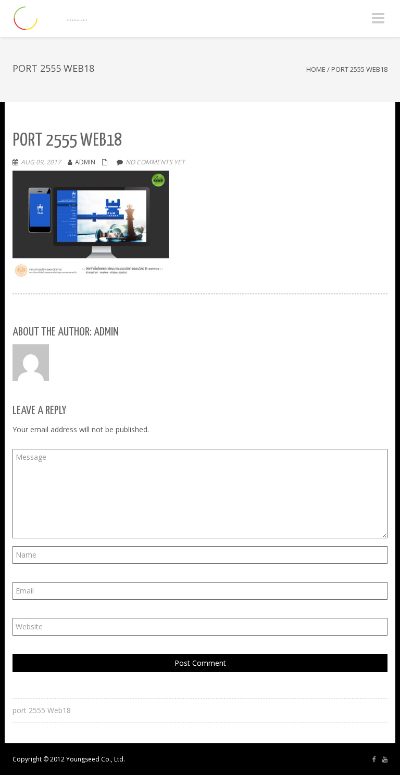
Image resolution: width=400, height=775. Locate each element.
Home (316, 69)
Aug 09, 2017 (41, 162)
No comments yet (155, 162)
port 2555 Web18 (41, 710)
